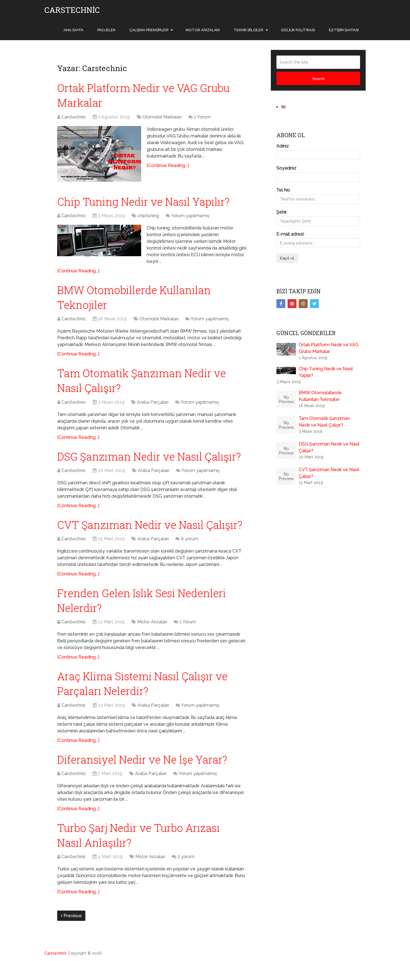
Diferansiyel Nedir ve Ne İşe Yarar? (142, 759)
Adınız (282, 146)
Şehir (281, 212)
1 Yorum (202, 117)
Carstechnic (72, 10)
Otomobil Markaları (162, 117)
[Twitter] (314, 303)
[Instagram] (303, 303)
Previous (72, 915)
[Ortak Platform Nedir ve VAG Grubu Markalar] (99, 154)
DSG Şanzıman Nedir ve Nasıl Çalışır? (149, 456)
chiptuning (148, 215)
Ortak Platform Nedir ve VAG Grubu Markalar (328, 348)
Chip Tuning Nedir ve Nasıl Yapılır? (143, 202)
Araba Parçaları (152, 402)
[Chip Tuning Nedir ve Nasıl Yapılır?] (99, 240)
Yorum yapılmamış (190, 215)
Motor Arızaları (203, 30)
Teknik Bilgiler (248, 30)
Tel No (283, 190)
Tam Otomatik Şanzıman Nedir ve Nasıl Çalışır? (324, 422)
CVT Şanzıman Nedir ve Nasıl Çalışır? (149, 525)
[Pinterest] (292, 303)
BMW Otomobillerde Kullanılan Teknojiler (320, 396)
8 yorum (189, 538)
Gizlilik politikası (298, 30)
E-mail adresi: (290, 234)
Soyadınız (286, 168)
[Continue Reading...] (168, 165)
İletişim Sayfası (344, 30)
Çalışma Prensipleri (148, 30)
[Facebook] (280, 303)
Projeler (106, 30)
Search (318, 78)
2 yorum (185, 856)
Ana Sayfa (73, 30)
